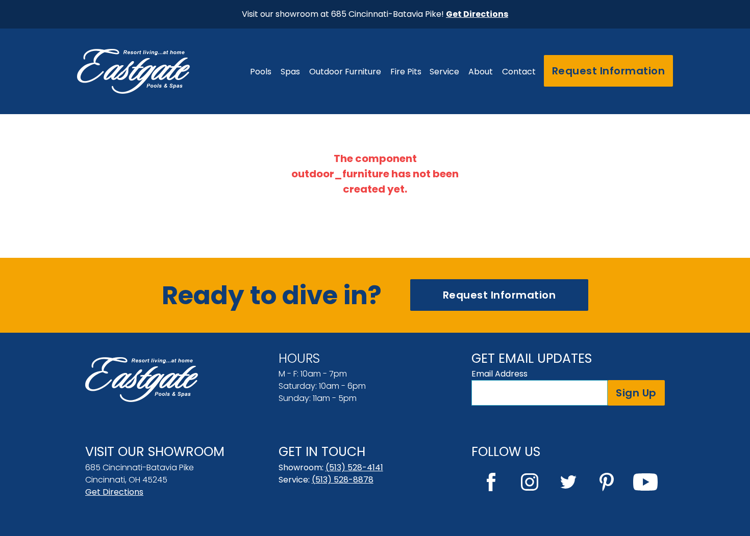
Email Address (499, 374)
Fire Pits (405, 71)
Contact (519, 71)
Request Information (608, 71)
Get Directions (114, 492)
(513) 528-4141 (354, 467)
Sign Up (636, 393)
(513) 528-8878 (342, 480)
